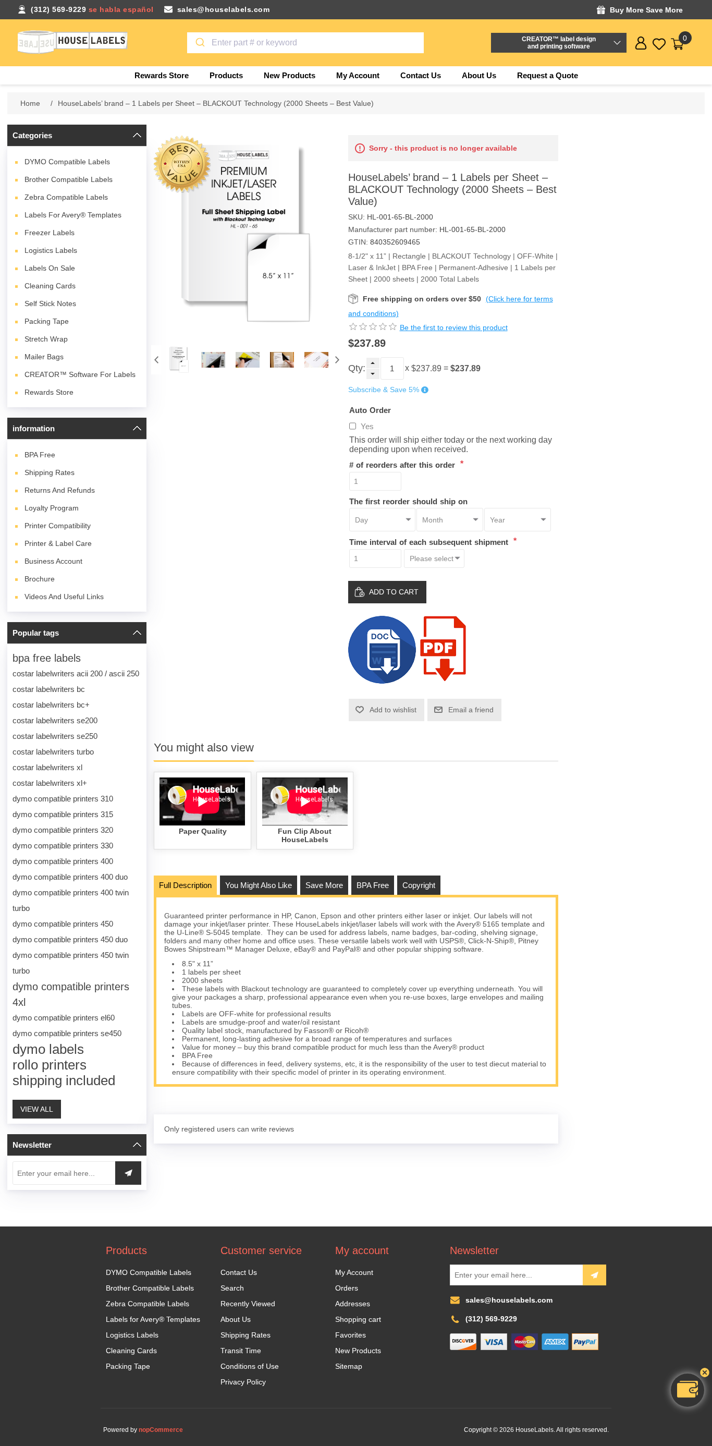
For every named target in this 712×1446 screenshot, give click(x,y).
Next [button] (337, 359)
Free (39, 455)
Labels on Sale (49, 268)
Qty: (356, 368)
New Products (358, 1350)
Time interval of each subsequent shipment (430, 542)
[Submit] (199, 42)
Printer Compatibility (57, 525)
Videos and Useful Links (64, 596)
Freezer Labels (49, 232)
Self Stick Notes (50, 303)
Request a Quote (547, 75)
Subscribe (594, 1275)
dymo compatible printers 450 (63, 923)
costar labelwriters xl (47, 767)
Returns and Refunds (59, 490)
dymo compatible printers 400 (63, 861)
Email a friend (471, 710)
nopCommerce (161, 1429)
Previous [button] (156, 359)
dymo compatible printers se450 (67, 1033)
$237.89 (426, 368)
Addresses (352, 1303)
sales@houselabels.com (223, 9)
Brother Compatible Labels (68, 179)
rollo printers (50, 1065)
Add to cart (394, 592)
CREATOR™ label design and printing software (559, 42)
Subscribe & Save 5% (383, 390)
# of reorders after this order (403, 464)
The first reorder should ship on (408, 500)
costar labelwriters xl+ (50, 783)
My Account (354, 1272)
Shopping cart (358, 1319)
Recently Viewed (247, 1303)
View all (36, 1109)
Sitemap (348, 1366)
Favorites (350, 1335)
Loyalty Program (51, 508)
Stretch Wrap (46, 339)
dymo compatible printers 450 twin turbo (71, 963)
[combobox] (305, 42)
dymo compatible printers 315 (63, 814)
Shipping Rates (49, 472)
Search (232, 1288)
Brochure (39, 579)
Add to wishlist (393, 710)
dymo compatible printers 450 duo (70, 939)
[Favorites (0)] (659, 44)
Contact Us (238, 1272)
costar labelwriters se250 (55, 736)
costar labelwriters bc (49, 689)
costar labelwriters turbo (53, 751)
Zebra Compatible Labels (66, 197)
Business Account (53, 561)
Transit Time (240, 1350)
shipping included (64, 1080)
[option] (179, 359)
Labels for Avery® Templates (72, 215)
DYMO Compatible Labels (67, 161)
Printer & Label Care (58, 543)
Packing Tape (46, 321)
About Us (235, 1319)
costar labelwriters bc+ (51, 704)
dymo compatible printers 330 (63, 845)
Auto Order (370, 409)
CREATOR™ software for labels (80, 374)
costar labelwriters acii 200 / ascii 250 (76, 673)
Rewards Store (48, 392)
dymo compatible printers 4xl (71, 994)
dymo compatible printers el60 (64, 1017)
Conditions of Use (249, 1366)
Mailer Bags (44, 357)
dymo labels (48, 1049)
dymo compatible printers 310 (63, 798)
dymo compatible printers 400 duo (70, 876)
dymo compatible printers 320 (63, 829)
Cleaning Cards (50, 286)
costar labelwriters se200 (55, 720)
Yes (367, 426)
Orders (346, 1288)
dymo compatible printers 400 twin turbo (71, 900)
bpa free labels (47, 658)
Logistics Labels (50, 250)
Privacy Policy (243, 1382)
